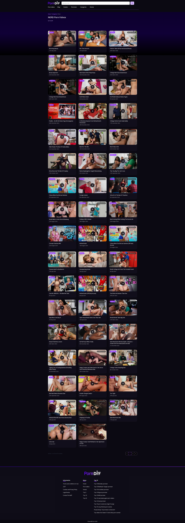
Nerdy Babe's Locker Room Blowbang (59, 219)
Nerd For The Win (84, 146)
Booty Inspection (53, 72)
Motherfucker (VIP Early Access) (88, 293)
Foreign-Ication (84, 195)
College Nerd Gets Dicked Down (118, 72)
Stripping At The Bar (85, 417)
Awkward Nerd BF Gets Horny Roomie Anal (60, 417)
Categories (83, 7)
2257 (64, 486)
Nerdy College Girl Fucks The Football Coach (122, 269)
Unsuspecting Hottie (85, 269)
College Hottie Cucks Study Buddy (119, 121)
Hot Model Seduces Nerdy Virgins (118, 96)
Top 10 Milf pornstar (99, 495)
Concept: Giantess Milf (55, 243)
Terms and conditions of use (70, 484)
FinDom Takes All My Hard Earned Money (121, 48)
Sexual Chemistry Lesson (55, 341)
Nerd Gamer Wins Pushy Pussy (87, 72)
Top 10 (85, 495)
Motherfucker (83, 243)
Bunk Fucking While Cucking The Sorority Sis (121, 219)
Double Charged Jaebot (86, 393)
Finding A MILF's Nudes (85, 219)
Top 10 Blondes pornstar (101, 484)
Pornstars (74, 7)
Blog (59, 7)
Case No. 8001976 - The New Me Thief (59, 293)
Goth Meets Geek (84, 96)
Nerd (59, 14)
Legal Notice (66, 492)
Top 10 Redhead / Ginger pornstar (103, 486)
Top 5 (84, 492)
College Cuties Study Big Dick (117, 367)
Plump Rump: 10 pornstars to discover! (104, 510)
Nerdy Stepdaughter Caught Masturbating (91, 171)
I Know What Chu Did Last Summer (58, 195)
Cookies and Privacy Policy (70, 489)
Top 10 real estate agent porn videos (104, 498)
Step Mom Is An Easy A (55, 317)
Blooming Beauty (53, 48)
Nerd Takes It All (114, 146)
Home (49, 14)
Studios (65, 7)
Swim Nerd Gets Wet (115, 417)
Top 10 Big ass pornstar (100, 492)
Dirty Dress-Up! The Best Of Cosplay (58, 171)
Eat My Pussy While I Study (86, 341)
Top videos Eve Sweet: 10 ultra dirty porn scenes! (107, 512)
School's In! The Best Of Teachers (118, 195)
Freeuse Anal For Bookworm (56, 269)
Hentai (92, 7)
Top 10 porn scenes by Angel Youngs (104, 504)
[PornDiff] (54, 2)
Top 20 (85, 498)
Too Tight (112, 393)
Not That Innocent (84, 48)
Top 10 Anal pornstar (100, 501)
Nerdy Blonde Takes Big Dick (117, 317)
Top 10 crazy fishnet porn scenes (103, 507)
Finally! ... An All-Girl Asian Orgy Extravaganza (61, 121)
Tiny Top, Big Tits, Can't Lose (117, 171)
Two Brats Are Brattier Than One (118, 293)
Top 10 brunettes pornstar (101, 489)
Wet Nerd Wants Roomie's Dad (57, 393)
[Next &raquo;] (135, 453)
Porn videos (51, 7)
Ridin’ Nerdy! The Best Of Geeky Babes (59, 146)
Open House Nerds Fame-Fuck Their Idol (90, 317)
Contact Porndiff (67, 495)
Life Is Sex (51, 441)
